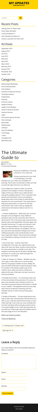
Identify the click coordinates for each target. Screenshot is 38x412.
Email (3, 379)
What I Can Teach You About (10, 315)
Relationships (5, 125)
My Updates (19, 3)
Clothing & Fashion (7, 94)
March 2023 (5, 64)
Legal (3, 115)
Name (4, 372)
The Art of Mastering (8, 319)
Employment (5, 97)
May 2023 (4, 59)
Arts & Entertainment (8, 87)
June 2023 (4, 56)
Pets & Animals (6, 120)
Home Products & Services (10, 110)
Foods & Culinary (7, 102)
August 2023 (5, 51)
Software (4, 128)
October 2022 (5, 74)
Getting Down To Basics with (11, 28)
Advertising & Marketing (9, 84)
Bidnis (21, 409)
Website (4, 386)
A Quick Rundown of (8, 34)
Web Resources (6, 141)
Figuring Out (7, 330)
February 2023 (6, 66)
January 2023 (5, 69)
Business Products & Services (11, 92)
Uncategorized (6, 138)
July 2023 (4, 54)
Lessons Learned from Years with (12, 39)
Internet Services (7, 112)
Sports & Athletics (7, 130)
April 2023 (4, 61)
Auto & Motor (6, 89)
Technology (5, 133)
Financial (4, 99)
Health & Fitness (6, 105)
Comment (4, 353)
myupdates (6, 162)
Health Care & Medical (8, 107)
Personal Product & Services (10, 117)
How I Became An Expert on (10, 36)
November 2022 (6, 72)
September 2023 (6, 49)
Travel (3, 135)
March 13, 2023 (7, 164)
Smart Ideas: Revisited (8, 31)
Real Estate (5, 123)
